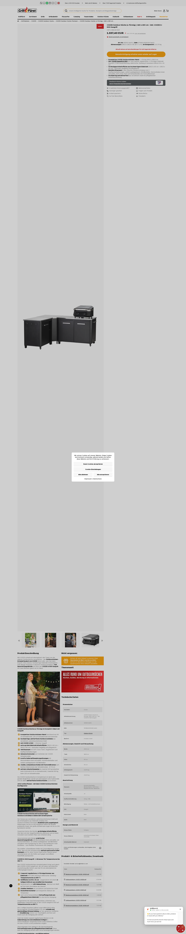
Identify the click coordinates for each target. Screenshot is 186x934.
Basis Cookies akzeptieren (93, 464)
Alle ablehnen (83, 474)
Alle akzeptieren (103, 474)
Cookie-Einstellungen (93, 469)
